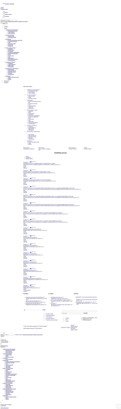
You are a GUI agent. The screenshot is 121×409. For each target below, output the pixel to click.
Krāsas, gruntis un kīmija (10, 47)
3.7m (24, 290)
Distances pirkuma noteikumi (52, 319)
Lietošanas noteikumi (50, 315)
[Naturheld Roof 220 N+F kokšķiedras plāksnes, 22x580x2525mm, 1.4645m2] (60, 163)
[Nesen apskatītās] (4, 333)
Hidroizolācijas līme (12, 70)
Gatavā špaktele (11, 32)
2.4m (24, 257)
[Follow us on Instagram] (3, 8)
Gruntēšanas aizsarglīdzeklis (13, 52)
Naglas (9, 78)
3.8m (24, 249)
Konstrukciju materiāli (12, 41)
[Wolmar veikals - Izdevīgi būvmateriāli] (4, 9)
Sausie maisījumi (11, 33)
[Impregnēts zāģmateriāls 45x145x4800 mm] (60, 278)
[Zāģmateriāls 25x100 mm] (60, 286)
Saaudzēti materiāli (12, 43)
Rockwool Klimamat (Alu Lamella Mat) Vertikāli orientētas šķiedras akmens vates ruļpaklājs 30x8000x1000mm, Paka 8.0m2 (48, 205)
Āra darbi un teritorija (10, 35)
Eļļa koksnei (10, 51)
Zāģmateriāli (10, 45)
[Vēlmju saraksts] (30, 162)
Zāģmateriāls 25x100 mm (56, 298)
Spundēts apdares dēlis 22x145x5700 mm (31, 230)
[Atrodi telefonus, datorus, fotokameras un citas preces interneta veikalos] (74, 327)
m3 (26, 232)
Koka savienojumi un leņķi (13, 77)
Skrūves (9, 79)
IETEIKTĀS (28, 157)
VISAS (27, 156)
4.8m (24, 281)
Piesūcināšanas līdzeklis (13, 59)
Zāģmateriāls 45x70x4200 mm (29, 263)
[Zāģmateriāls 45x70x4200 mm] (60, 262)
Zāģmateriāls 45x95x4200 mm (29, 271)
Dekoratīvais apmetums (12, 30)
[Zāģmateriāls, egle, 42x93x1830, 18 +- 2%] (85, 302)
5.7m (24, 232)
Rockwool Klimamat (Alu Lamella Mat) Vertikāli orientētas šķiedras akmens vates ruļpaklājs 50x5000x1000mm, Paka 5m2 (48, 197)
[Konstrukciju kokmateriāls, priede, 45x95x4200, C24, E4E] (53, 303)
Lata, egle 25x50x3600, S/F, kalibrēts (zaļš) (60, 301)
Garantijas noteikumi (50, 318)
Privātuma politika (49, 313)
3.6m (24, 240)
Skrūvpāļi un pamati (12, 37)
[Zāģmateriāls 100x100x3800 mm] (60, 245)
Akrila (26, 21)
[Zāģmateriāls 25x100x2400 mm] (60, 253)
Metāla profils (11, 65)
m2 (24, 191)
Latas (9, 42)
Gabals (24, 231)
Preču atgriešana (49, 316)
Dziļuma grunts (11, 50)
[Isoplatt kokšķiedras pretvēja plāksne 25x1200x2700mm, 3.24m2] (60, 171)
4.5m (28, 290)
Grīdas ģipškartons (12, 64)
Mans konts (6, 80)
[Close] (1, 339)
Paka (24, 215)
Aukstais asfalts (11, 36)
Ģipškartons (10, 63)
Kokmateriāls (8, 39)
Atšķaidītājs (10, 48)
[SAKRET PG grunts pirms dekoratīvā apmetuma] (86, 297)
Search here (3, 20)
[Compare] (34, 162)
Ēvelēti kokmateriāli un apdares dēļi (15, 40)
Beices (29, 112)
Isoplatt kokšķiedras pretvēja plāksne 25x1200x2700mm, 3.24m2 (36, 172)
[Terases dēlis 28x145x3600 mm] (60, 237)
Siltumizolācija (11, 21)
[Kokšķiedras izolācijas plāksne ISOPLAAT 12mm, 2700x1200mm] (60, 179)
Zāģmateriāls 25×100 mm (28, 287)
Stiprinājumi (8, 76)
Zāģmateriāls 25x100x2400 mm (29, 254)
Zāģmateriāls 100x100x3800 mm (30, 246)
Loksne (24, 165)
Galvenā (6, 26)
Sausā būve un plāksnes (10, 62)
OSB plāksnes (11, 66)
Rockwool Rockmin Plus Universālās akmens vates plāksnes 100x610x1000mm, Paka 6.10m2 (42, 222)
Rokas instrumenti (9, 359)
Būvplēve (16, 21)
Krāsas (9, 54)
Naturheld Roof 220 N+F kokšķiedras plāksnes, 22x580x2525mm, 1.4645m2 (38, 164)
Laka (9, 56)
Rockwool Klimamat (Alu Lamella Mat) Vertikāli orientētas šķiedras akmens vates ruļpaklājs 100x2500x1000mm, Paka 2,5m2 (48, 189)
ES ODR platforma (38, 328)
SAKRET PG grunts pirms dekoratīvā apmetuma (86, 299)
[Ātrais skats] (32, 162)
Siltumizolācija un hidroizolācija (12, 68)
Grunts (23, 21)
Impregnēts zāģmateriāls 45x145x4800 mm (32, 279)
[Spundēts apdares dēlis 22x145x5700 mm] (60, 229)
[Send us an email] (2, 8)
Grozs (67, 319)
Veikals (5, 27)
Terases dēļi (10, 44)
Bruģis (29, 97)
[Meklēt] (3, 18)
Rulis (24, 190)
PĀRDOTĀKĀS (29, 158)
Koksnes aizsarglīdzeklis (13, 53)
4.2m (24, 265)
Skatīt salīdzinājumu (5, 407)
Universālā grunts (11, 60)
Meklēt (4, 23)
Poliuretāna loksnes (12, 71)
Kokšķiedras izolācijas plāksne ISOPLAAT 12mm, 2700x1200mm (36, 181)
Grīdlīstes (20, 21)
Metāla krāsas (10, 58)
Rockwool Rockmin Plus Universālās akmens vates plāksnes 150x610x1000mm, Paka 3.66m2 (42, 213)
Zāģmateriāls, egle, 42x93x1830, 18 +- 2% (85, 303)
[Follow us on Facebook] (1, 8)
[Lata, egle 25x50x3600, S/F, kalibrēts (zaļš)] (60, 299)
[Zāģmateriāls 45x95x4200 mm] (60, 270)
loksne (24, 166)
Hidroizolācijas (11, 69)
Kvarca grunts (11, 55)
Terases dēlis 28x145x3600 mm (29, 238)
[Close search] (2, 338)
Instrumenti (5, 358)
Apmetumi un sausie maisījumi (12, 29)
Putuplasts (10, 73)
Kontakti (6, 82)
